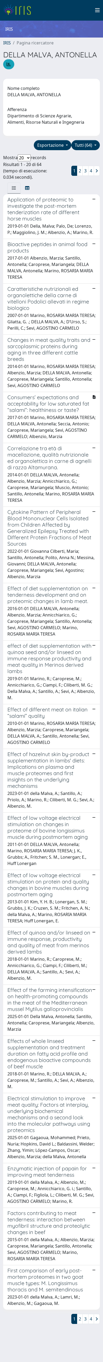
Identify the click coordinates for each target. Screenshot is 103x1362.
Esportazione (51, 145)
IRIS (7, 43)
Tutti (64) (84, 145)
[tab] (14, 188)
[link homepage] (19, 10)
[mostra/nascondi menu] (97, 10)
